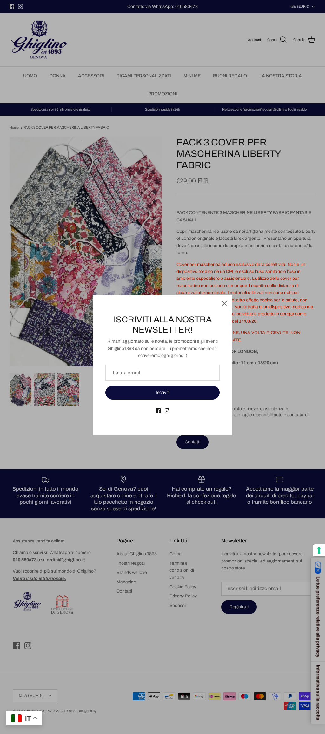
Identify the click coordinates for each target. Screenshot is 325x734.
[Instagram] (167, 410)
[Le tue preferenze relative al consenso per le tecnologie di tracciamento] (319, 550)
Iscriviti (162, 392)
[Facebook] (158, 410)
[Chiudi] (224, 303)
